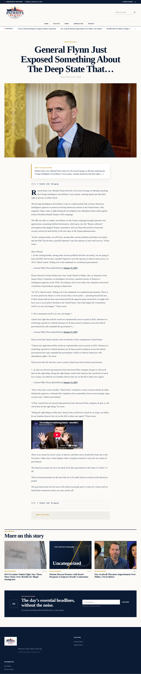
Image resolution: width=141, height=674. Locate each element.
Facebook (42, 184)
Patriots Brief (128, 1)
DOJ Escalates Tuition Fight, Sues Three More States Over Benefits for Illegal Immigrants (23, 577)
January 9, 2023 (70, 268)
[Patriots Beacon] (15, 12)
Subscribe (125, 602)
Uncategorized (70, 42)
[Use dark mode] (135, 2)
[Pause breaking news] (135, 28)
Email (47, 184)
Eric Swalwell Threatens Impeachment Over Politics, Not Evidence (68, 29)
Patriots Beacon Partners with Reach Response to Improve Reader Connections (68, 575)
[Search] (134, 12)
